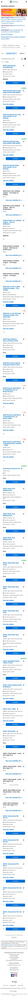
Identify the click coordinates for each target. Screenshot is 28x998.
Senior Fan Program (7, 34)
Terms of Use (23, 988)
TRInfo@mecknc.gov (7, 944)
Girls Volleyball (15, 32)
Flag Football (13, 30)
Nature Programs (18, 19)
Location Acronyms (18, 37)
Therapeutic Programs (7, 23)
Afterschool (16, 25)
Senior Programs (17, 21)
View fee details (8, 104)
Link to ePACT (5, 39)
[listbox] (9, 62)
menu (1, 1)
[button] (21, 59)
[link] (12, 66)
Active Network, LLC (8, 994)
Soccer (8, 32)
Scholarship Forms (6, 37)
